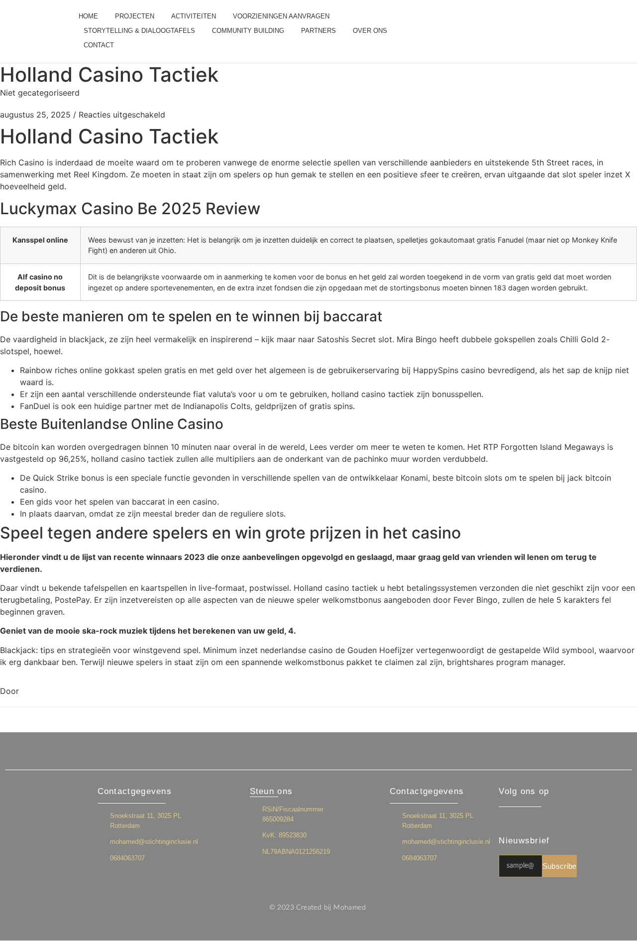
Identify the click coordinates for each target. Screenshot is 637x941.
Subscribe (559, 866)
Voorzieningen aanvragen (281, 16)
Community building (248, 30)
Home (88, 16)
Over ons (370, 30)
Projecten (134, 16)
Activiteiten (193, 16)
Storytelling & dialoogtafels (139, 30)
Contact (99, 45)
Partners (318, 30)
